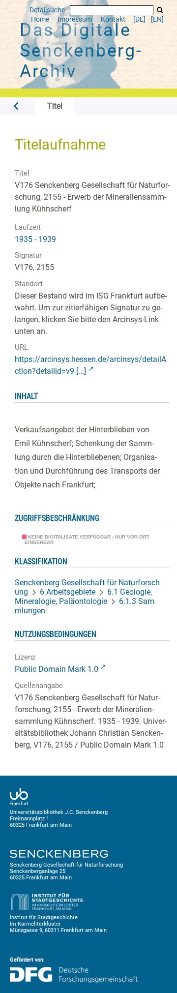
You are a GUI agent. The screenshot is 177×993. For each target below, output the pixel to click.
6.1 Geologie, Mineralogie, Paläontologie (83, 596)
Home (40, 19)
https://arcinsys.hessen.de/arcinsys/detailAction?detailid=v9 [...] (90, 365)
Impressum (75, 19)
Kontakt (113, 19)
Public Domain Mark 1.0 (56, 669)
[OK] (159, 10)
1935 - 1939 (35, 239)
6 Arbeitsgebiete (67, 592)
